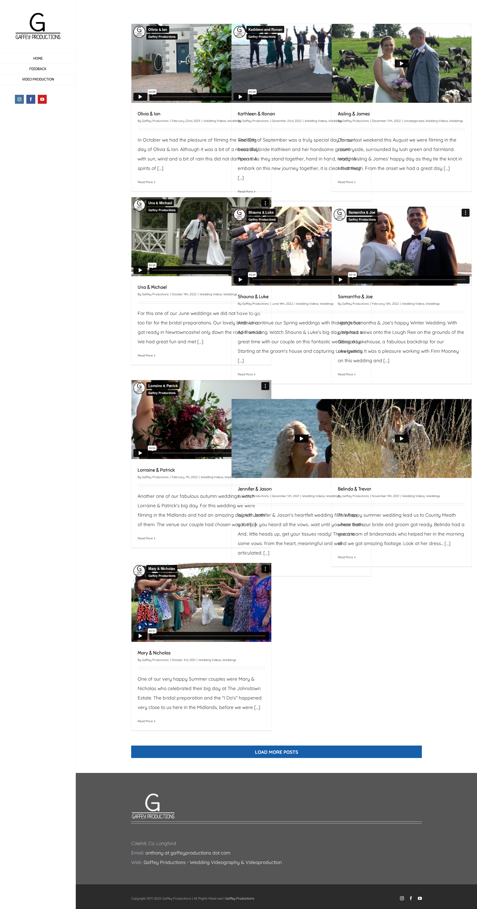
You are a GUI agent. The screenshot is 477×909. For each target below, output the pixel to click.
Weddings (456, 121)
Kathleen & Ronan (256, 114)
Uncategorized (414, 121)
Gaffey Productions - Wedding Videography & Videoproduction (213, 862)
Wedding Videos (214, 121)
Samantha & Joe (355, 297)
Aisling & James (354, 114)
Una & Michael (152, 287)
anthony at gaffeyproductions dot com (187, 853)
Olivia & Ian (149, 114)
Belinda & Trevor (354, 489)
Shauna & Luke (253, 297)
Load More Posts (276, 752)
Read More (145, 182)
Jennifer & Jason (255, 489)
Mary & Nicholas (154, 653)
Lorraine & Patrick (156, 470)
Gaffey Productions (155, 121)
